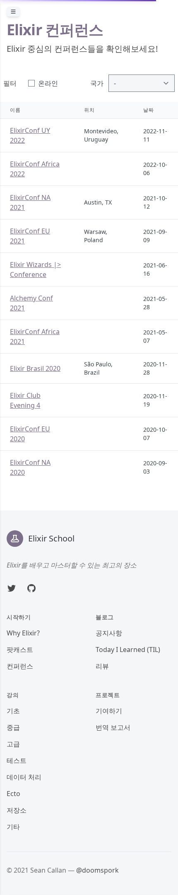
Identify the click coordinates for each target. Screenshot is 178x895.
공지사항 (109, 633)
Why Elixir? (23, 633)
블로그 (105, 617)
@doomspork (97, 870)
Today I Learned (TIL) (128, 649)
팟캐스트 (20, 649)
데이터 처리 (24, 777)
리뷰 (102, 666)
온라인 (48, 83)
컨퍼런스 (20, 666)
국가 (96, 83)
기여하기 (109, 710)
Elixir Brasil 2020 (35, 368)
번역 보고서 (113, 727)
